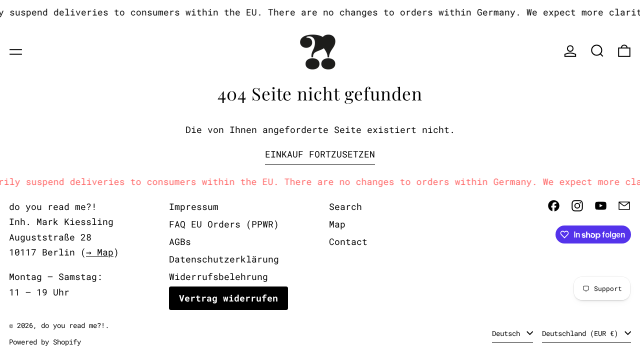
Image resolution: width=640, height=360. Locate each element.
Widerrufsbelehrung (218, 276)
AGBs (180, 242)
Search (345, 206)
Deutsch (508, 333)
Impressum (193, 206)
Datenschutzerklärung (224, 259)
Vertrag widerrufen (228, 298)
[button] (597, 51)
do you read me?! (73, 325)
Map (337, 224)
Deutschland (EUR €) (582, 333)
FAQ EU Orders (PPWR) (224, 224)
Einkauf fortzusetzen (320, 154)
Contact (348, 242)
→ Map (100, 252)
